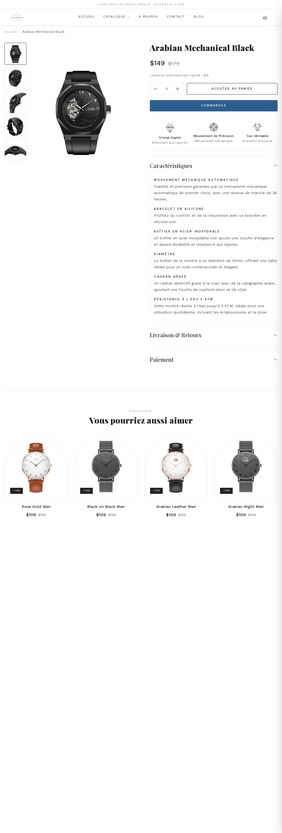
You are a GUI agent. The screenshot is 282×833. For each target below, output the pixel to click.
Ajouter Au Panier (232, 88)
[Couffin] (265, 17)
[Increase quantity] (177, 88)
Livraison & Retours (175, 335)
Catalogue (114, 16)
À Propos (148, 16)
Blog (199, 16)
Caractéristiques (171, 165)
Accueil (86, 16)
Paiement (161, 359)
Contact (176, 16)
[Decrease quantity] (155, 88)
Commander (213, 105)
